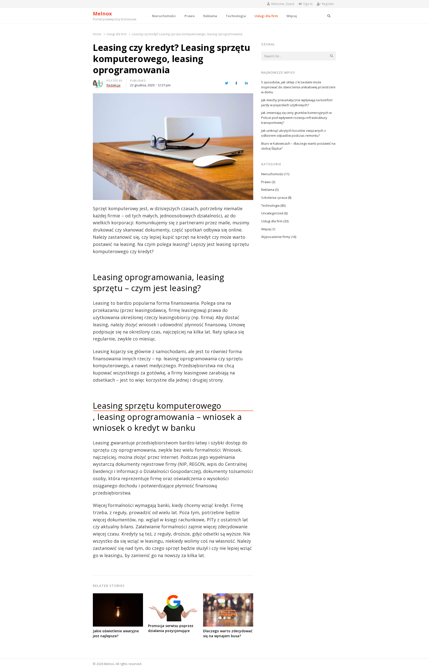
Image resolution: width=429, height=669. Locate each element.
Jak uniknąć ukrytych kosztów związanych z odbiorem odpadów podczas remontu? (293, 133)
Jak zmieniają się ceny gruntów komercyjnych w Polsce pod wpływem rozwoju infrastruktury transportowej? (296, 117)
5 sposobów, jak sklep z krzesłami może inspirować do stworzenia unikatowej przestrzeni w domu (298, 87)
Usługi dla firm (266, 16)
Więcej (291, 16)
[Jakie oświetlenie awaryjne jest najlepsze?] (118, 596)
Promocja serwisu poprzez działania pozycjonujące (170, 628)
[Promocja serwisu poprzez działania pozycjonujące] (173, 596)
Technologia (236, 16)
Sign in (308, 4)
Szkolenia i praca (274, 197)
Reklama (210, 16)
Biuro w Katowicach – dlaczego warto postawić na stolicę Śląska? (298, 146)
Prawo (189, 16)
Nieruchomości (164, 16)
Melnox (102, 13)
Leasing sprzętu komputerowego (157, 405)
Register (328, 4)
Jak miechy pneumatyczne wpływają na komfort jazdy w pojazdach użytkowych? (296, 102)
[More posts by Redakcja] (98, 81)
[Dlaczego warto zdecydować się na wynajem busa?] (228, 596)
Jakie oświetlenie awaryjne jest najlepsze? (116, 633)
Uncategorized (272, 213)
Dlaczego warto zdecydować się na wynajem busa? (227, 633)
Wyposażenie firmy (275, 236)
